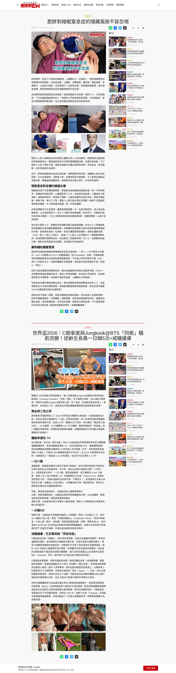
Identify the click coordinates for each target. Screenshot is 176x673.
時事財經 (55, 5)
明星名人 (45, 5)
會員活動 (99, 5)
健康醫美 (88, 327)
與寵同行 (130, 49)
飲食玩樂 (130, 141)
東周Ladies (66, 5)
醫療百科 (88, 16)
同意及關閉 (150, 668)
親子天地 (130, 129)
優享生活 (77, 5)
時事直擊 (130, 72)
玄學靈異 (110, 5)
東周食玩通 (88, 5)
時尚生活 (130, 106)
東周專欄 (120, 5)
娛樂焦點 (130, 38)
